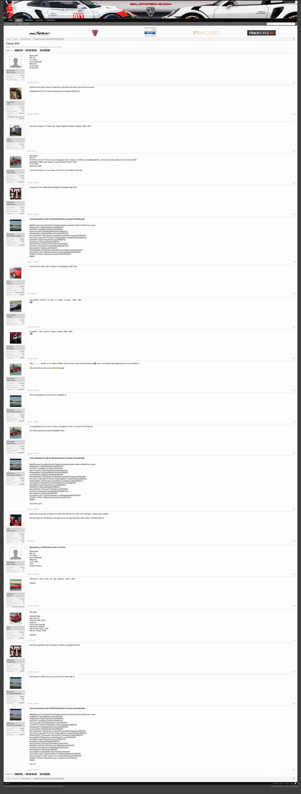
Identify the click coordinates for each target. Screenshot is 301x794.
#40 (294, 769)
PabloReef (10, 102)
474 (23, 353)
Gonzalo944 (11, 315)
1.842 (22, 177)
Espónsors (50, 20)
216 (23, 146)
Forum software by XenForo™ (20, 786)
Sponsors (275, 783)
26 (23, 77)
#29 (294, 358)
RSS (295, 783)
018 (8, 529)
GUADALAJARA (19, 292)
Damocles (53, 47)
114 (23, 288)
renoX (9, 282)
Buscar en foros (11, 24)
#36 (294, 606)
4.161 (22, 536)
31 (23, 601)
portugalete (21, 181)
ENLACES (39, 20)
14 (41, 50)
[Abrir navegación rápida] (293, 39)
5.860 (22, 241)
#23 (294, 151)
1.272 (22, 209)
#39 (294, 703)
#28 (294, 327)
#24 (294, 182)
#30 (294, 390)
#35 (294, 574)
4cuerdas (10, 347)
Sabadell (21, 245)
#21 (294, 82)
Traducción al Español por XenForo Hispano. (50, 786)
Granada (21, 113)
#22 (294, 114)
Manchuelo (11, 71)
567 (23, 109)
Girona (22, 540)
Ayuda (281, 783)
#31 (294, 421)
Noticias (286, 783)
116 (23, 322)
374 (23, 634)
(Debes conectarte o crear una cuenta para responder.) (279, 774)
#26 (294, 262)
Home (10, 20)
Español (7, 783)
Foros (18, 20)
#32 (294, 453)
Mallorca (22, 638)
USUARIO (10, 202)
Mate (8, 627)
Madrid (22, 213)
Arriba (291, 783)
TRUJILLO (10, 594)
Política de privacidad (291, 786)
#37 (294, 640)
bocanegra (10, 171)
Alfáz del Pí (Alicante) (18, 606)
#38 (294, 672)
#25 (294, 214)
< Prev (17, 50)
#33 (294, 509)
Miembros (29, 20)
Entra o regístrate (289, 1)
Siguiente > (46, 50)
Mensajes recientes (24, 24)
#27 (294, 293)
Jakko (9, 139)
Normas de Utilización (277, 786)
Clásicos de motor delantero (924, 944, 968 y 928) (26, 47)
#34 (294, 540)
